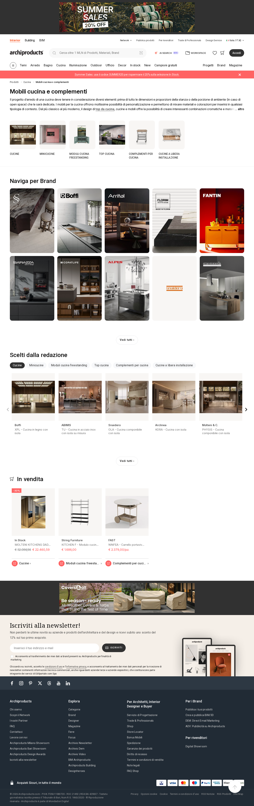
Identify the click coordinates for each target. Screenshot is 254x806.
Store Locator (135, 731)
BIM (42, 40)
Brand (72, 715)
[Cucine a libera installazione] (172, 135)
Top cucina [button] (101, 365)
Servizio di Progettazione (142, 715)
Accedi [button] (236, 52)
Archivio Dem (76, 748)
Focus (71, 737)
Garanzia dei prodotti (139, 748)
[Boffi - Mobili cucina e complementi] (79, 220)
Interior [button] (15, 40)
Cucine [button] (17, 365)
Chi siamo (16, 709)
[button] (126, 40)
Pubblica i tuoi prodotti (199, 709)
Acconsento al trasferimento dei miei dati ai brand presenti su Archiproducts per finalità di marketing (61, 658)
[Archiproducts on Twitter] (40, 683)
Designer (73, 720)
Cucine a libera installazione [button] (174, 365)
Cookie (164, 794)
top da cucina (105, 109)
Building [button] (30, 40)
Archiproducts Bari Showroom (28, 748)
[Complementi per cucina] (142, 135)
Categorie (74, 709)
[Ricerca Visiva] (141, 53)
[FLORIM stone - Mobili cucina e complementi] (174, 220)
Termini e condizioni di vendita (145, 759)
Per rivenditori (166, 40)
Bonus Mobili (134, 737)
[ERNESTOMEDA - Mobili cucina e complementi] (222, 288)
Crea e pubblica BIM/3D (200, 715)
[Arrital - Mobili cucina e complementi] (127, 220)
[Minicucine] (53, 135)
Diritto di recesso (137, 754)
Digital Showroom (196, 746)
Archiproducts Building (82, 765)
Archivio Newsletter (80, 743)
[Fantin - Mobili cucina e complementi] (222, 220)
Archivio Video (77, 754)
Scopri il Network (20, 715)
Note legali (133, 765)
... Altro (239, 109)
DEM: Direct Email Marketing (202, 720)
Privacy (134, 794)
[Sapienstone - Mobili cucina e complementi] (32, 220)
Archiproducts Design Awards (28, 754)
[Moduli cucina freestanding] (82, 135)
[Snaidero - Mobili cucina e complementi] (174, 288)
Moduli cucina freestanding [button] (69, 365)
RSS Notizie (207, 794)
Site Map (238, 794)
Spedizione (134, 743)
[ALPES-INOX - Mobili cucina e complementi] (127, 288)
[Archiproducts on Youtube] (59, 683)
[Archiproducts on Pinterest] (31, 683)
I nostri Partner (19, 720)
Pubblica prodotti (145, 40)
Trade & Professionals (189, 40)
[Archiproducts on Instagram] (21, 683)
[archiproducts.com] (26, 52)
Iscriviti (116, 647)
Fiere (71, 731)
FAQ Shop (133, 770)
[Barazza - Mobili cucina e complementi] (32, 288)
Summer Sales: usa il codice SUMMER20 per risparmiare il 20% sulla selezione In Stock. (127, 74)
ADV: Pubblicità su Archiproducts (205, 726)
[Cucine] (23, 135)
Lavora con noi (18, 737)
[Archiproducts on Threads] (49, 683)
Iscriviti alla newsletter (23, 759)
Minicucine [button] (36, 365)
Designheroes (76, 770)
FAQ (12, 726)
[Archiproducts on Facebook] (13, 683)
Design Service (214, 40)
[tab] (131, 40)
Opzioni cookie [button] (149, 794)
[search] (54, 53)
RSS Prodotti (224, 794)
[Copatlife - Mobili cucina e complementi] (79, 288)
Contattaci (16, 731)
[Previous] (8, 409)
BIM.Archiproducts (79, 759)
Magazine (74, 726)
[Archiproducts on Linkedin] (68, 683)
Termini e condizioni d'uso (184, 794)
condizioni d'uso (53, 666)
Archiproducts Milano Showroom (29, 743)
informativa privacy (76, 666)
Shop (130, 726)
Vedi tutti (126, 340)
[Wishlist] (215, 53)
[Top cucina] (112, 135)
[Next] (246, 409)
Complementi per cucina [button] (132, 365)
